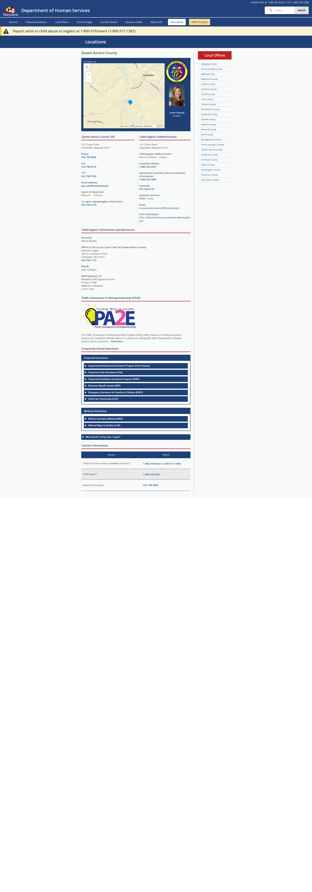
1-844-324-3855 (147, 179)
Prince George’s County (212, 144)
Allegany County (209, 64)
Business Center (134, 22)
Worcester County (210, 180)
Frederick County (209, 114)
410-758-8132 (146, 189)
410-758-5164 (88, 176)
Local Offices (62, 22)
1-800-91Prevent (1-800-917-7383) (162, 463)
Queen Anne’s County (211, 149)
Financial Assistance (36, 22)
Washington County (210, 169)
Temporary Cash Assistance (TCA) (105, 372)
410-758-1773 (88, 260)
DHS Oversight (84, 22)
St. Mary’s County (209, 159)
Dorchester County (210, 109)
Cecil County (207, 99)
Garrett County (208, 119)
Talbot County (207, 164)
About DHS (156, 22)
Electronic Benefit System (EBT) (104, 386)
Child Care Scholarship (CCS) (103, 399)
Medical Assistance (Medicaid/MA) (105, 419)
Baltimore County (209, 79)
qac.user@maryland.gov (95, 185)
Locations (95, 42)
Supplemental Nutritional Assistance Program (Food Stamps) (119, 366)
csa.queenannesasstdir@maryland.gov (159, 208)
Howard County (208, 129)
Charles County (208, 104)
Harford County (208, 124)
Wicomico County (209, 174)
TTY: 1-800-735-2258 (298, 2)
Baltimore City (207, 74)
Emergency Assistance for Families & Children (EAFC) (115, 392)
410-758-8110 (88, 166)
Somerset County (209, 154)
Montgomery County (211, 139)
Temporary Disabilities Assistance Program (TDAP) (113, 379)
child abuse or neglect (57, 31)
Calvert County (208, 84)
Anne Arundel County (211, 69)
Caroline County (209, 89)
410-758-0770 (88, 204)
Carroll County (208, 94)
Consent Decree (108, 22)
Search (302, 10)
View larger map (90, 61)
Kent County (207, 134)
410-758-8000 (88, 157)
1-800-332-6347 (275, 2)
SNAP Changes (199, 22)
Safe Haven (176, 22)
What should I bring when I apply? (103, 437)
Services (13, 22)
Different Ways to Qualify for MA (104, 425)
